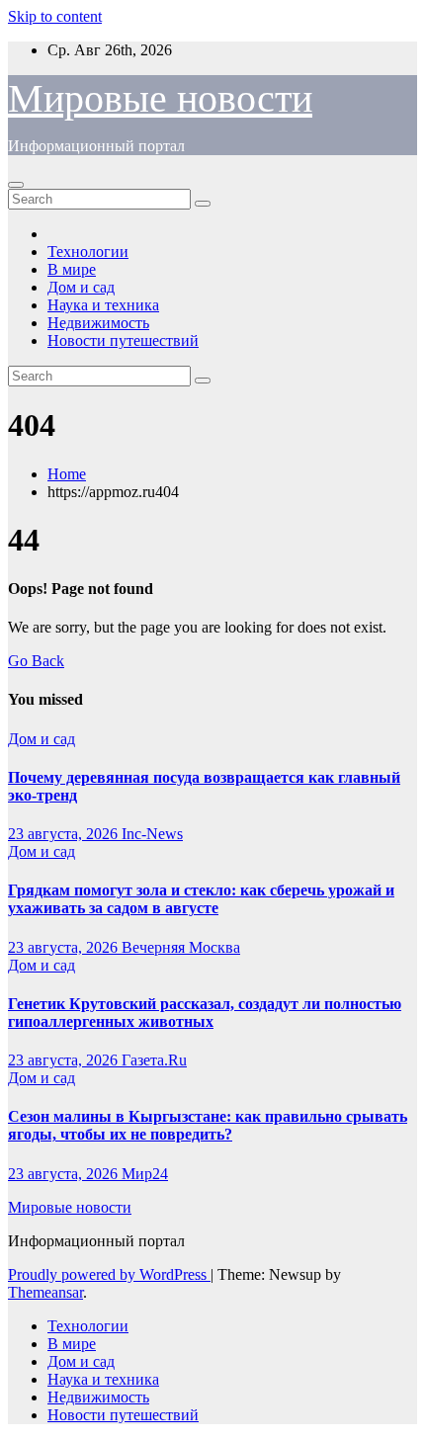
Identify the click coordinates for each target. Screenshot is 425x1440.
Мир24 (145, 1173)
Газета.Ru (154, 1060)
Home (66, 474)
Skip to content (55, 16)
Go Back (36, 660)
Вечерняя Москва (181, 947)
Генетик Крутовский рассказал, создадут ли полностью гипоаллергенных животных (204, 1012)
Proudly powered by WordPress (109, 1274)
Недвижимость (98, 322)
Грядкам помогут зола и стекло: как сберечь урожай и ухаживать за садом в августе (201, 899)
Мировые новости (160, 98)
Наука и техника (103, 304)
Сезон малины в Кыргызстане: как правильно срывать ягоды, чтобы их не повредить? (207, 1125)
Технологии (87, 251)
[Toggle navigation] (16, 185)
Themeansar (45, 1292)
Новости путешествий (123, 340)
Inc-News (152, 833)
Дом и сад (81, 287)
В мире (71, 269)
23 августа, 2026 (65, 833)
